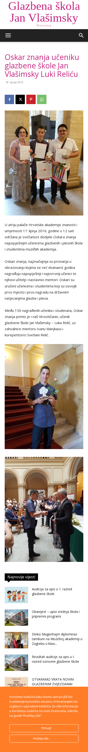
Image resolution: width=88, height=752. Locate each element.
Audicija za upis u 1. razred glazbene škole (52, 591)
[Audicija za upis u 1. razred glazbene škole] (16, 595)
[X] (20, 99)
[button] (7, 35)
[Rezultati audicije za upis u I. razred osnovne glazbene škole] (16, 662)
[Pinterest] (31, 99)
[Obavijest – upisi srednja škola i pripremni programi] (16, 617)
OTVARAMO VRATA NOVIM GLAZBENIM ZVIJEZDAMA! (53, 681)
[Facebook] (9, 99)
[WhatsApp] (41, 99)
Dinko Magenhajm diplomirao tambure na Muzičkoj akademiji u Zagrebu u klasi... (57, 639)
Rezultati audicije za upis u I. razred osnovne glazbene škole (55, 659)
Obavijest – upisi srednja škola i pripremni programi (56, 614)
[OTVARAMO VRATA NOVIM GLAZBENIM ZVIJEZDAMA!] (16, 685)
